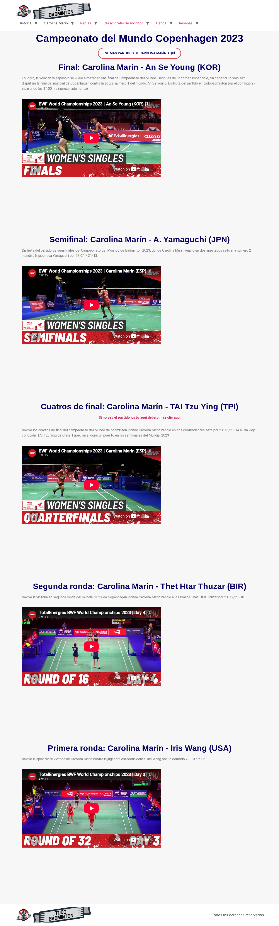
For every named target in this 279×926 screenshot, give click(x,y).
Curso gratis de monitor (123, 23)
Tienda (161, 23)
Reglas (85, 23)
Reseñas (185, 23)
